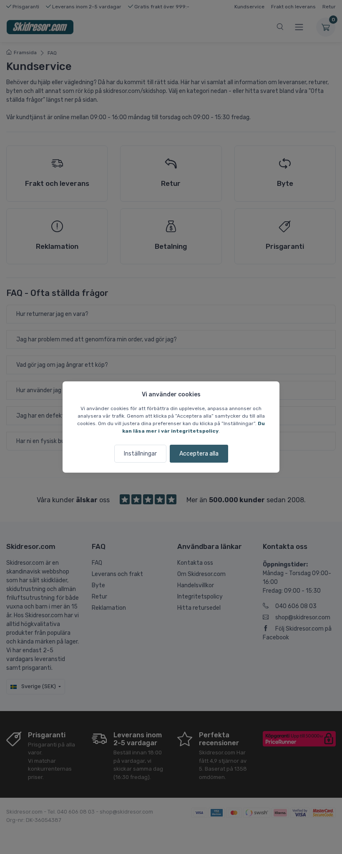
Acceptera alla (199, 453)
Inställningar (140, 453)
